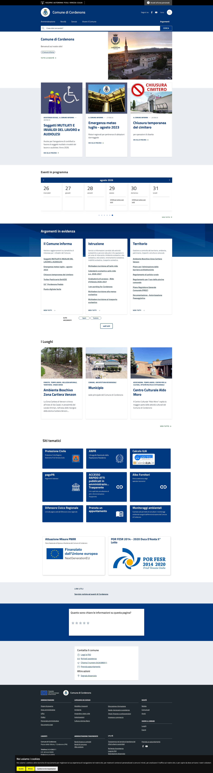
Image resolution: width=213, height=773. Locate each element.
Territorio (140, 243)
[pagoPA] (76, 486)
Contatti (44, 736)
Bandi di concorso (80, 744)
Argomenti (165, 21)
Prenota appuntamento (90, 666)
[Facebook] (151, 12)
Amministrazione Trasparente (86, 736)
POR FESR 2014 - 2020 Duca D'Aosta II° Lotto (136, 540)
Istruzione (96, 243)
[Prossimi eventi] (169, 180)
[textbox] (105, 623)
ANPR (92, 451)
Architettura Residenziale (105, 382)
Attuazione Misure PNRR (60, 539)
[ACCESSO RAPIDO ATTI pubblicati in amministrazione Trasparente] (119, 486)
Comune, (91, 382)
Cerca (166, 28)
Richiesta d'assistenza (116, 748)
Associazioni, (138, 382)
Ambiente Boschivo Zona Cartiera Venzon (60, 392)
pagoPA (50, 474)
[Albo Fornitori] (163, 486)
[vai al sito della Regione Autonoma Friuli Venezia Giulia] (63, 2)
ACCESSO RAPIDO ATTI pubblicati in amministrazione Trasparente (99, 481)
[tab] (99, 215)
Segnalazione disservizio (116, 753)
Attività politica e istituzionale (152, 385)
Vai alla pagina (50, 153)
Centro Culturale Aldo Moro (149, 392)
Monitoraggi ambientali (147, 507)
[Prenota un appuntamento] (119, 513)
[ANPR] (119, 458)
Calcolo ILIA (140, 451)
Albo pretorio (78, 747)
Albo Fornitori (141, 474)
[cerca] (169, 12)
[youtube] (155, 12)
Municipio (95, 387)
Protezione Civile (55, 451)
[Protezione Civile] (76, 458)
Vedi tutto (166, 217)
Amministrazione (47, 700)
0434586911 (94, 662)
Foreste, (47, 382)
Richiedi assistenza (89, 658)
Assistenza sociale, (51, 117)
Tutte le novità (47, 58)
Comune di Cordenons (57, 39)
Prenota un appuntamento (98, 509)
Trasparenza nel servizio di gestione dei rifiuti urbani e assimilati (121, 742)
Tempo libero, (56, 382)
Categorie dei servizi (82, 700)
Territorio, (48, 385)
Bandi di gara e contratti (82, 741)
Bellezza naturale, (69, 382)
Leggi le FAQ (86, 654)
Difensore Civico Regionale (61, 507)
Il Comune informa (66, 117)
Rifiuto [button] (30, 769)
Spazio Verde (58, 385)
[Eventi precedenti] (43, 180)
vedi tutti (106, 326)
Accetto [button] (21, 769)
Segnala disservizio (89, 675)
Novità (144, 700)
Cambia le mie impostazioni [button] (46, 769)
